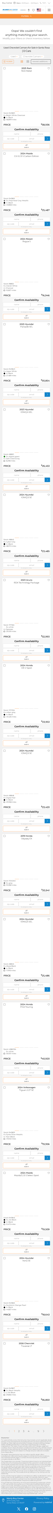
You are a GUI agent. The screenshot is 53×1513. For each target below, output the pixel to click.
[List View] (28, 62)
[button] (28, 10)
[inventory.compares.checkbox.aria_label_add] (4, 68)
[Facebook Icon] (26, 1509)
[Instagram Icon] (34, 1509)
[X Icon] (18, 1509)
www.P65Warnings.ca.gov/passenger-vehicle (28, 1493)
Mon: (18, 3)
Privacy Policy (43, 1498)
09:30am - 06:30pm (30, 3)
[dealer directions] (4, 1500)
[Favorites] (33, 10)
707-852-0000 (44, 3)
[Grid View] (22, 62)
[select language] (42, 10)
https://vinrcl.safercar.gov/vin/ (31, 1480)
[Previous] (9, 1431)
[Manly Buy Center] (10, 10)
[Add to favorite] (49, 68)
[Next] (44, 1431)
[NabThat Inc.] (48, 1503)
